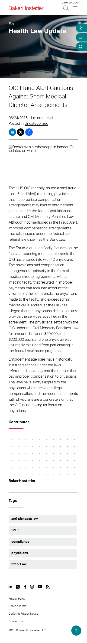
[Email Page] (79, 37)
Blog (11, 23)
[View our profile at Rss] (48, 587)
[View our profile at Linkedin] (10, 587)
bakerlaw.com (70, 2)
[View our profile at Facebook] (25, 587)
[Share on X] (21, 132)
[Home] (79, 28)
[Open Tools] (79, 46)
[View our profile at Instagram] (32, 587)
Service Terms (17, 606)
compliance (20, 541)
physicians (19, 553)
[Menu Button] (75, 8)
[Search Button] (66, 8)
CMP (15, 530)
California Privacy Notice (23, 613)
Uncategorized (36, 123)
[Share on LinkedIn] (12, 132)
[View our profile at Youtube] (40, 587)
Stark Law (18, 564)
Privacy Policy (17, 598)
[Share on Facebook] (29, 132)
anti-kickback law (24, 519)
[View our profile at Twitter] (18, 587)
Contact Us (16, 621)
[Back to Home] (26, 8)
